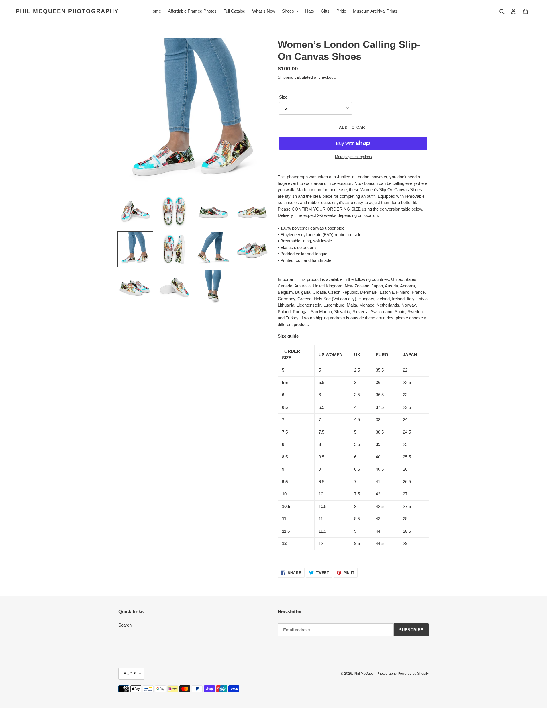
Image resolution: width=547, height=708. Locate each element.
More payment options (353, 157)
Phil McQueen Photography (67, 11)
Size (283, 97)
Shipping (285, 77)
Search (125, 625)
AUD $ (130, 673)
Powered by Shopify (413, 674)
